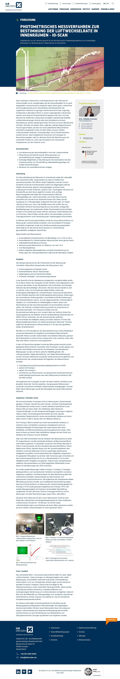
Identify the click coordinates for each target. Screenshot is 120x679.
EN (108, 4)
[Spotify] (24, 672)
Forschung (22, 93)
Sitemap (82, 636)
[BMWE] (89, 155)
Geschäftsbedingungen (60, 632)
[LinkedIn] (18, 672)
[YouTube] (30, 672)
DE (104, 4)
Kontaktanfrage (57, 636)
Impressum (55, 628)
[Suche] (113, 3)
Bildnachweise (84, 640)
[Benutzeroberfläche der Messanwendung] (30, 552)
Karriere (54, 640)
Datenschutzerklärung (87, 628)
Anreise (82, 632)
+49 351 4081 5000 (28, 654)
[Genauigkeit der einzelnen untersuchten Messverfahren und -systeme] (60, 550)
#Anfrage (112, 620)
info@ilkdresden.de (28, 657)
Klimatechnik (88, 138)
